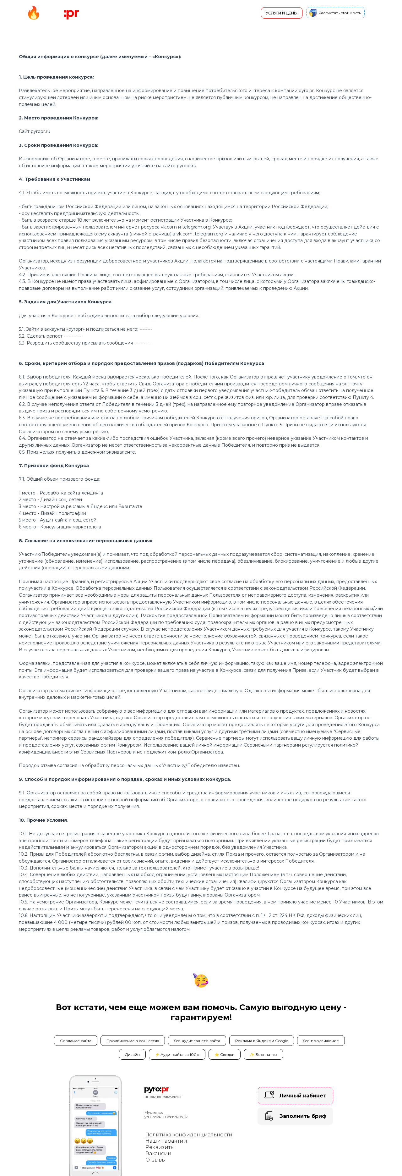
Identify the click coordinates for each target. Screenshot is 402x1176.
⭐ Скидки (225, 1054)
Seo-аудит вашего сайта (197, 1040)
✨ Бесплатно (263, 1054)
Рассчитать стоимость (339, 12)
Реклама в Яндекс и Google (261, 1040)
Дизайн (132, 1054)
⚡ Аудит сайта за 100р (177, 1054)
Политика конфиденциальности (188, 1135)
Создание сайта (75, 1040)
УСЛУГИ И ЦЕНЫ (281, 13)
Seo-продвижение (321, 1040)
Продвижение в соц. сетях (132, 1040)
